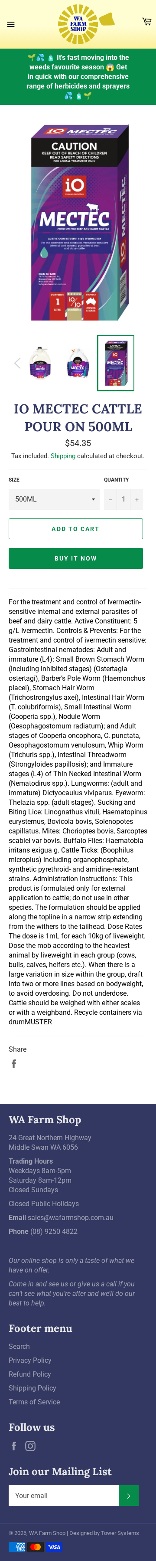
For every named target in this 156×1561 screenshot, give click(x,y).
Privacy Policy (30, 1360)
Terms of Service (34, 1402)
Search (19, 1346)
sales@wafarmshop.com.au (71, 1217)
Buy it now (76, 558)
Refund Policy (30, 1374)
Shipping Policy (32, 1388)
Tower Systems (120, 1533)
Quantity (116, 480)
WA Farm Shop (47, 1533)
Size (14, 480)
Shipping (63, 456)
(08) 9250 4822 (54, 1231)
